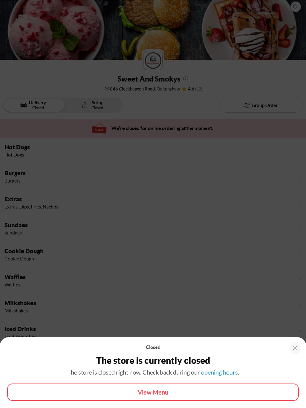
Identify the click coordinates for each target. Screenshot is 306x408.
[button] (295, 348)
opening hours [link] (219, 372)
